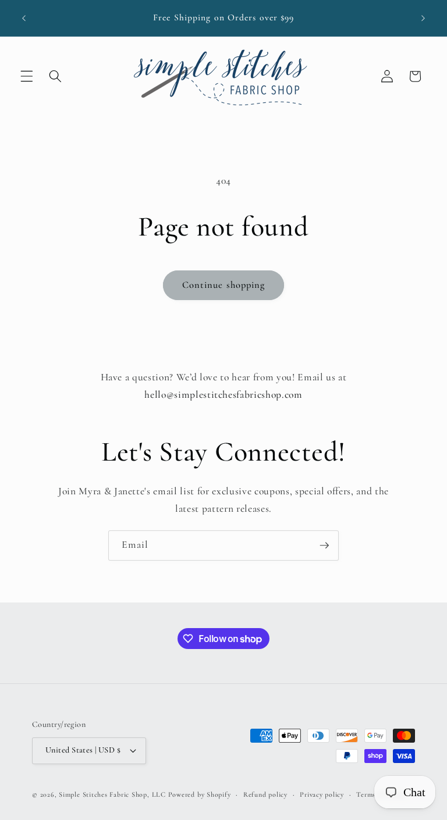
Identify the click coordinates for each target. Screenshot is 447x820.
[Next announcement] (423, 18)
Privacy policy (322, 794)
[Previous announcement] (24, 18)
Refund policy (265, 794)
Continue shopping (223, 285)
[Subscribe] (324, 545)
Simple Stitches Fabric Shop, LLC (112, 794)
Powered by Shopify (199, 794)
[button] (27, 76)
